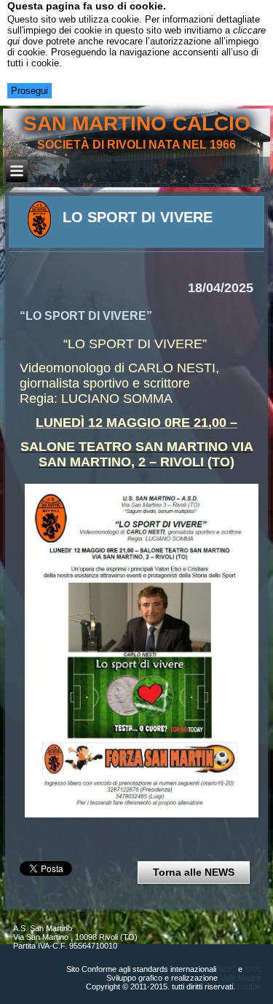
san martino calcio (136, 123)
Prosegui (29, 90)
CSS (253, 969)
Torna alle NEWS (193, 872)
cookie (249, 986)
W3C (227, 969)
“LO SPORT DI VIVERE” (86, 316)
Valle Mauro (240, 977)
